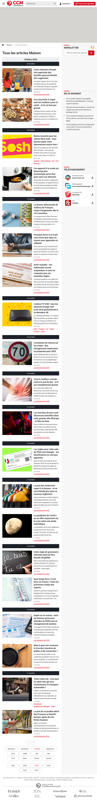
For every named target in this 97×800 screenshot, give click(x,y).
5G (53, 161)
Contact (42, 778)
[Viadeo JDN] (36, 796)
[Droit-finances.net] (83, 791)
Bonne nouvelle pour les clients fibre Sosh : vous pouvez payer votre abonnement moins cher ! (46, 140)
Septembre (50, 749)
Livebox (36, 331)
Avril (13, 758)
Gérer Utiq (91, 778)
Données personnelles (63, 778)
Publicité (36, 778)
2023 (48, 765)
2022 (25, 770)
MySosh (37, 163)
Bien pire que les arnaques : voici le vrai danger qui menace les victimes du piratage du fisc (80, 109)
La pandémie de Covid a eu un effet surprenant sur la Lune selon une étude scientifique (46, 519)
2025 (25, 765)
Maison (9, 45)
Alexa (52, 329)
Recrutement (51, 778)
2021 (37, 770)
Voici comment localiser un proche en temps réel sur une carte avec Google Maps (79, 118)
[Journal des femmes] (13, 791)
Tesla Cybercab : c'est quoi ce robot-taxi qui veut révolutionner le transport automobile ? (46, 683)
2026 (13, 765)
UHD (42, 331)
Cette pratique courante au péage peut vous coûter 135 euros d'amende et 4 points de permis (80, 127)
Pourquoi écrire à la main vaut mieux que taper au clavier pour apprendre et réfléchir (46, 238)
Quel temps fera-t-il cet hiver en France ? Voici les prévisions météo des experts (46, 583)
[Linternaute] (60, 791)
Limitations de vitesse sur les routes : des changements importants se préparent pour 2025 (46, 347)
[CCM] (15, 3)
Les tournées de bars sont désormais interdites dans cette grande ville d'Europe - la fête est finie (46, 416)
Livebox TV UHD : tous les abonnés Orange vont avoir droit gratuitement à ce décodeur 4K (46, 308)
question (86, 4)
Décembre (11, 749)
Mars (25, 758)
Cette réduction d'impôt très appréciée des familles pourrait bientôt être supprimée (45, 73)
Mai (48, 754)
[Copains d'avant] (13, 796)
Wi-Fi (35, 329)
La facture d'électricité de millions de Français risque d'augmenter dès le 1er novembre (46, 208)
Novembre (24, 749)
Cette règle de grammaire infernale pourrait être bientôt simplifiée (46, 555)
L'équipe (19, 778)
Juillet (25, 754)
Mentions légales (39, 780)
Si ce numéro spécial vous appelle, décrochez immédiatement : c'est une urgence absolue (79, 101)
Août (13, 754)
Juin (36, 754)
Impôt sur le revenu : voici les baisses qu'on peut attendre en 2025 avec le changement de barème (46, 619)
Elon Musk (37, 704)
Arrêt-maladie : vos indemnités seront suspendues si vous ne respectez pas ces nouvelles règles (44, 270)
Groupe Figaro (51, 780)
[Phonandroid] (83, 796)
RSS (31, 780)
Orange (36, 161)
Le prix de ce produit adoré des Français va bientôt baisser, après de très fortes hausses (46, 715)
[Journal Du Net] (36, 791)
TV (47, 329)
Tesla (53, 706)
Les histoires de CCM (41, 94)
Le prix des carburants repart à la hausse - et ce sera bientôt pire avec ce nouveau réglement (45, 489)
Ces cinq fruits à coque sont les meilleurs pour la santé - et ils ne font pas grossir (46, 103)
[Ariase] (60, 796)
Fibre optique (45, 161)
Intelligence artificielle (41, 706)
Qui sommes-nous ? (9, 778)
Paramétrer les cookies (79, 778)
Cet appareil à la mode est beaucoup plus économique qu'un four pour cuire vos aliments (46, 172)
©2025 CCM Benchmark (64, 780)
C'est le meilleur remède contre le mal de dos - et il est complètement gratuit (46, 382)
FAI (57, 161)
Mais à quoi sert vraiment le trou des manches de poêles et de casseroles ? (46, 648)
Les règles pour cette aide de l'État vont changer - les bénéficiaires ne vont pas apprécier (46, 453)
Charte (27, 780)
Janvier (48, 758)
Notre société (28, 778)
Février (36, 758)
